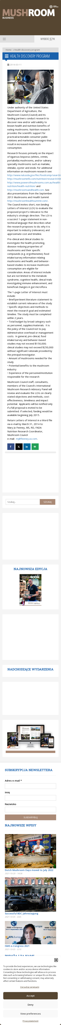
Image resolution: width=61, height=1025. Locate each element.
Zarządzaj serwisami (29, 987)
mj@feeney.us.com (26, 438)
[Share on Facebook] (10, 446)
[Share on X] (19, 446)
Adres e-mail (13, 780)
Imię (7, 792)
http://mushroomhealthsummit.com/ (27, 200)
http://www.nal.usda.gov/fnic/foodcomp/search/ (34, 175)
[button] (56, 960)
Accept (31, 995)
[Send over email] (35, 446)
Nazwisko (10, 804)
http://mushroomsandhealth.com (25, 189)
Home (9, 49)
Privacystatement (30, 1021)
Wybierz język (48, 39)
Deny (31, 1004)
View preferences (30, 1013)
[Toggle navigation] (4, 38)
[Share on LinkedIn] (27, 446)
